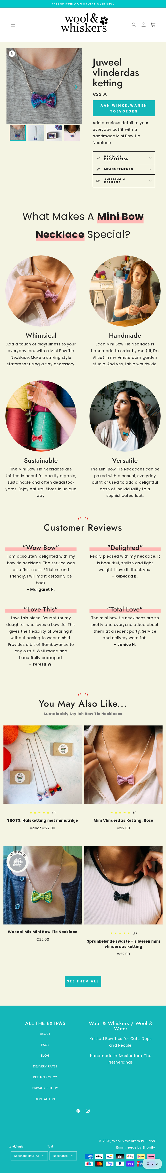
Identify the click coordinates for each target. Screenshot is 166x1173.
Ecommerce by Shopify (135, 1147)
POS (144, 1141)
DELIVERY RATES (45, 1066)
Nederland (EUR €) (26, 1155)
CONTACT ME (45, 1099)
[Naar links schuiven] (12, 86)
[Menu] (13, 24)
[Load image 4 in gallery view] (72, 133)
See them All (83, 981)
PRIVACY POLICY (45, 1088)
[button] (134, 24)
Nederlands (60, 1155)
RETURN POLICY (45, 1077)
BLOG (45, 1055)
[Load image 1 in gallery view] (18, 133)
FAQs (45, 1045)
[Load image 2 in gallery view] (36, 133)
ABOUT (45, 1034)
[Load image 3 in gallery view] (54, 133)
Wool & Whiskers (126, 1141)
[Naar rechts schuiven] (75, 86)
